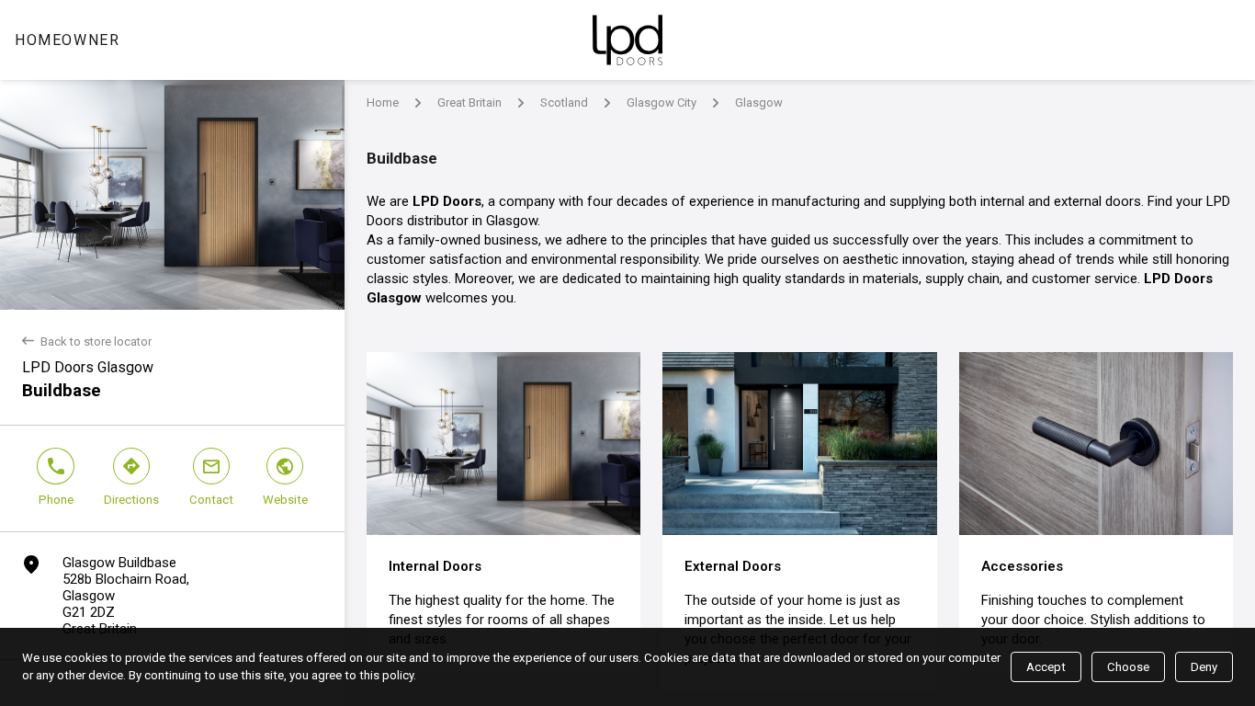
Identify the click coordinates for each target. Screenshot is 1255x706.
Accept (1046, 667)
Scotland (564, 102)
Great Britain (469, 102)
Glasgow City (661, 102)
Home (383, 102)
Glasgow (759, 102)
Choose (1128, 667)
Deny (1204, 667)
